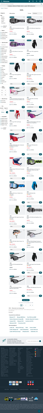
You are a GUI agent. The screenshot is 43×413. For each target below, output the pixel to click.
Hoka (19, 364)
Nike (19, 362)
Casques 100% (13, 321)
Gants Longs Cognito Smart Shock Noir (33, 264)
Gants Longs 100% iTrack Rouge (15, 121)
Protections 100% (22, 323)
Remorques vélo (29, 375)
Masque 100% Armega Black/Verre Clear (17, 28)
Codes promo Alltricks (5, 367)
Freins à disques (29, 364)
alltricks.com (38, 350)
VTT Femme (28, 372)
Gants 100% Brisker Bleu (31, 193)
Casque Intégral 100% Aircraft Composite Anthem (17, 170)
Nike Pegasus (20, 368)
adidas (19, 369)
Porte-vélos (28, 361)
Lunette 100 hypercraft (14, 329)
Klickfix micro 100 (34, 331)
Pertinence (35, 13)
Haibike (19, 358)
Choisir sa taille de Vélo (14, 354)
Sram (19, 355)
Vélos (27, 349)
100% (1, 15)
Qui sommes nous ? (5, 349)
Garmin (19, 357)
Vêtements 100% (13, 323)
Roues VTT (28, 355)
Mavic (19, 356)
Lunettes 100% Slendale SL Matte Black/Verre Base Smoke (16, 288)
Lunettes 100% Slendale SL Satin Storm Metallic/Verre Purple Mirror (34, 122)
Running (28, 351)
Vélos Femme (29, 369)
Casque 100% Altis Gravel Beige (32, 98)
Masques (2, 18)
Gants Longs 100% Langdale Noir (32, 51)
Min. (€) (1, 108)
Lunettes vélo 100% (29, 321)
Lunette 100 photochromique (15, 331)
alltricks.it (38, 354)
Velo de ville (28, 358)
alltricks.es (38, 351)
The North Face (21, 367)
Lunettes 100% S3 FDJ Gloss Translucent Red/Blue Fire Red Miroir (17, 145)
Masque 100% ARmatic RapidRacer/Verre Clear (34, 218)
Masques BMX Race (21, 317)
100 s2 (26, 327)
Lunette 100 (12, 327)
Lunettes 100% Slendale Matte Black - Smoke (16, 265)
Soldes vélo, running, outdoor (6, 375)
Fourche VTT (28, 363)
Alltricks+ (3, 373)
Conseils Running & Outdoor (14, 352)
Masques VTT (12, 317)
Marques (6, 8)
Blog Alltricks (3, 356)
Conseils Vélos (12, 356)
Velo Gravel (28, 371)
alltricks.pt (38, 355)
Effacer (2, 112)
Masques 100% (21, 321)
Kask (19, 350)
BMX (27, 374)
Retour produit (12, 350)
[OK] (40, 341)
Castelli (19, 349)
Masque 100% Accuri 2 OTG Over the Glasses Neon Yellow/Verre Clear (33, 170)
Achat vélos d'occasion (5, 362)
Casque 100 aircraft (34, 329)
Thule (19, 351)
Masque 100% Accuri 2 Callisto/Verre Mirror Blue (16, 194)
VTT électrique (29, 362)
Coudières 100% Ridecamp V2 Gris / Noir (34, 287)
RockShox (20, 361)
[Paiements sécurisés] (15, 383)
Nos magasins (12, 351)
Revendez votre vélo (13, 361)
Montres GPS (28, 360)
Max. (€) (5, 108)
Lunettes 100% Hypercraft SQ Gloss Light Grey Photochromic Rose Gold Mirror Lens (17, 99)
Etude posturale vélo (13, 360)
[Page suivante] (32, 305)
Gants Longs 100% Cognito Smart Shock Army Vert (17, 218)
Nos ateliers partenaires (14, 355)
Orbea (19, 372)
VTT (27, 350)
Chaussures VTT (29, 357)
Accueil (2, 8)
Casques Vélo (29, 373)
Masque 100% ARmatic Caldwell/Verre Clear (33, 29)
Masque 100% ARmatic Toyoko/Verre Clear (16, 52)
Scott (19, 371)
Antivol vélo (28, 367)
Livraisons (11, 357)
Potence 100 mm (33, 327)
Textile (2, 21)
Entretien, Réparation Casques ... (32, 319)
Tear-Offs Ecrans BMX (31, 317)
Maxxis (19, 354)
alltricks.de (38, 352)
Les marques (20, 348)
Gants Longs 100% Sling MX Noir (15, 74)
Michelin (19, 363)
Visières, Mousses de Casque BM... (17, 319)
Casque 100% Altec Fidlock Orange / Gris (17, 241)
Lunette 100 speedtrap (24, 329)
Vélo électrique (29, 356)
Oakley (19, 360)
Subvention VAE (12, 363)
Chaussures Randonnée (31, 354)
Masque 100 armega (20, 327)
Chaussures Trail (29, 368)
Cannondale (20, 366)
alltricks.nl (38, 356)
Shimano (19, 352)
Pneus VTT (28, 352)
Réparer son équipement (6, 371)
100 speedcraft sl (25, 331)
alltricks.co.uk (39, 349)
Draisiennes (28, 366)
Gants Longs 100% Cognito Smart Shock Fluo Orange (34, 75)
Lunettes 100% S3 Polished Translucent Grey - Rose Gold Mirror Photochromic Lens (34, 242)
